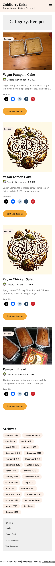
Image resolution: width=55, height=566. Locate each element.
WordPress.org (11, 546)
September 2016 (32, 500)
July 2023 (10, 441)
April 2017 (10, 488)
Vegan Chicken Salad (18, 279)
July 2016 (28, 506)
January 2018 (11, 476)
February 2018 (29, 471)
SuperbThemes (48, 561)
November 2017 (32, 476)
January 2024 (11, 435)
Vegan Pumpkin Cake (19, 74)
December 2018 (32, 459)
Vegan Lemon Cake (17, 177)
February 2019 (12, 459)
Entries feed (10, 534)
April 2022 (26, 441)
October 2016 (11, 500)
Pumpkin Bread (14, 369)
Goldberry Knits (15, 5)
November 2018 (12, 465)
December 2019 (12, 453)
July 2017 (28, 482)
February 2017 (27, 488)
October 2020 (29, 447)
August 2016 (11, 506)
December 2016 (12, 494)
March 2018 (10, 471)
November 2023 (32, 435)
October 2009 (11, 512)
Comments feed (12, 540)
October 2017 (11, 482)
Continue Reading (15, 111)
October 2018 (33, 465)
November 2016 (33, 494)
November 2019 (33, 453)
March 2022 (11, 447)
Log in (8, 528)
